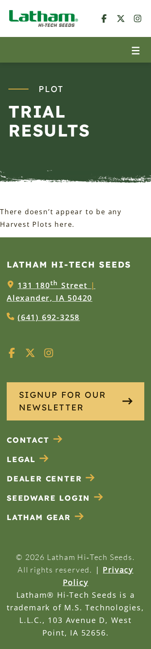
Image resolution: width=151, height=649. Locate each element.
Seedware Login (48, 498)
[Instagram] (137, 18)
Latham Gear (39, 517)
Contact (28, 440)
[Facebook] (104, 18)
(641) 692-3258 (49, 317)
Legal (21, 459)
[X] (121, 18)
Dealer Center (44, 478)
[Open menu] (136, 50)
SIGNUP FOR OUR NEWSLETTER (62, 401)
